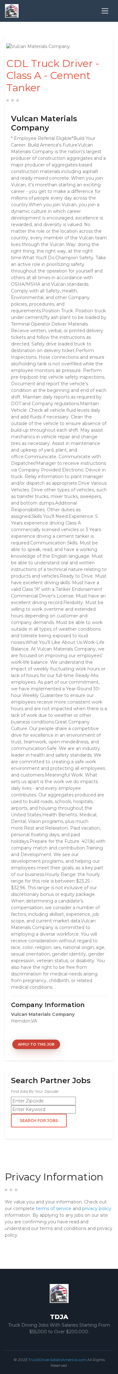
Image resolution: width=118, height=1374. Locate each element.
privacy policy (96, 1208)
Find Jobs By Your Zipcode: (35, 1091)
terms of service (53, 1208)
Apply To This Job (36, 1044)
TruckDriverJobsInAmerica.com (57, 1359)
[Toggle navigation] (105, 10)
